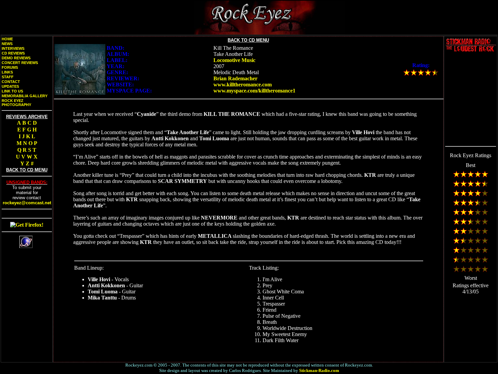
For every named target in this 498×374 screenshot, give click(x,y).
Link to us (12, 91)
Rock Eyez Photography (16, 103)
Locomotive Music (234, 60)
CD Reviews (13, 53)
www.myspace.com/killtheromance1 (254, 91)
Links (7, 72)
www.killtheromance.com (242, 84)
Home (7, 39)
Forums (10, 67)
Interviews (13, 48)
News (7, 44)
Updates (10, 86)
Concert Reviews (20, 63)
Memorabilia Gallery (24, 96)
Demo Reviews (16, 58)
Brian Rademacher (235, 78)
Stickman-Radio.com (319, 370)
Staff (8, 77)
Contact (11, 82)
